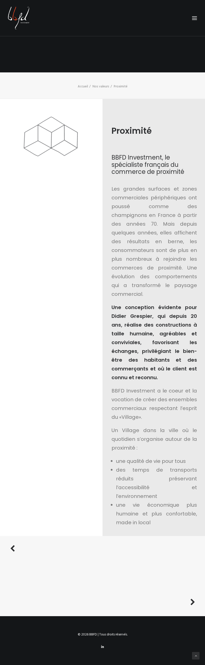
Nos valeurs (100, 86)
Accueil (83, 86)
